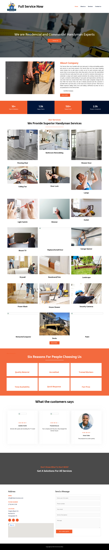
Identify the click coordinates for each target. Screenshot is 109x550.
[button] (54, 40)
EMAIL (10, 496)
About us (83, 6)
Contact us (98, 6)
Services (90, 6)
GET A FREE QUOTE (64, 531)
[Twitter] (9, 520)
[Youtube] (17, 520)
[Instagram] (13, 520)
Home (76, 6)
